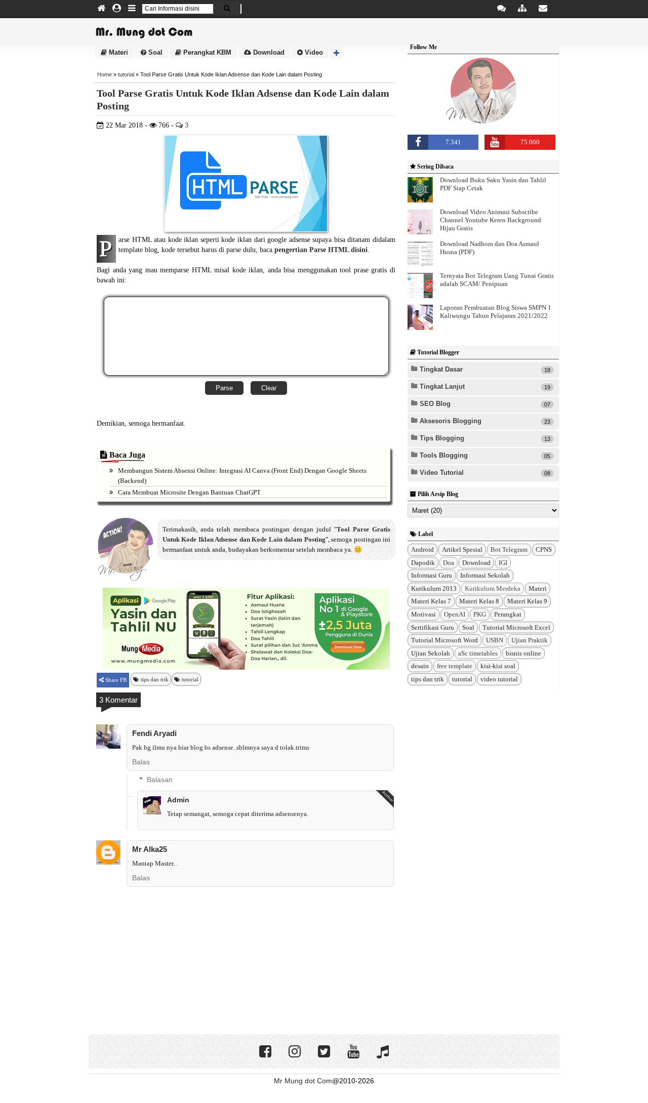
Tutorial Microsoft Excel (516, 627)
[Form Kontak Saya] (543, 8)
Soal (154, 52)
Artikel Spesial (462, 549)
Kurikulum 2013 (434, 588)
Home (104, 74)
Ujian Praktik (529, 640)
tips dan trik (155, 679)
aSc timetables (478, 653)
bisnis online (523, 653)
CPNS (544, 549)
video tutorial (499, 679)
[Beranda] (101, 8)
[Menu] (132, 8)
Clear (268, 388)
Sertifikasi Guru (432, 627)
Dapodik (423, 562)
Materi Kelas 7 (431, 601)
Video (313, 52)
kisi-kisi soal (497, 666)
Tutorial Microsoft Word (444, 640)
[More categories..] (336, 53)
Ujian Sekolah (430, 653)
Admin (178, 800)
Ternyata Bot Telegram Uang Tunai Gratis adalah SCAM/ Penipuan (497, 280)
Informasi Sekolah (485, 575)
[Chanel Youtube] (353, 1054)
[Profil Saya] (117, 8)
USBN (494, 640)
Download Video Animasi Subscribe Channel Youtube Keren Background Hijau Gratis (490, 220)
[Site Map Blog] (522, 8)
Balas (141, 762)
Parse (224, 388)
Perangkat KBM (206, 52)
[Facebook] (265, 1054)
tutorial (126, 74)
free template (454, 666)
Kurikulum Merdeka (492, 588)
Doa (448, 562)
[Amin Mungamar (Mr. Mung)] (483, 122)
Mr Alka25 (149, 849)
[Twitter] (324, 1054)
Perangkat (507, 614)
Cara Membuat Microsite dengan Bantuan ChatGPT (189, 492)
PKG (479, 614)
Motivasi (423, 614)
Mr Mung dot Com (303, 1081)
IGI (503, 562)
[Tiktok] (383, 1054)
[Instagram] (295, 1054)
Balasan (160, 779)
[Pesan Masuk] (501, 8)
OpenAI (454, 614)
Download (268, 52)
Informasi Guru (431, 575)
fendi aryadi (154, 733)
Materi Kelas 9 (527, 601)
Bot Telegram (509, 549)
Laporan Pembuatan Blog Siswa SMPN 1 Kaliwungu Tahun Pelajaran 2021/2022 (495, 311)
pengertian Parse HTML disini (321, 250)
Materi (117, 52)
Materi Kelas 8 (479, 601)
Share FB (115, 680)
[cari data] (226, 8)
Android (422, 549)
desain (420, 666)
